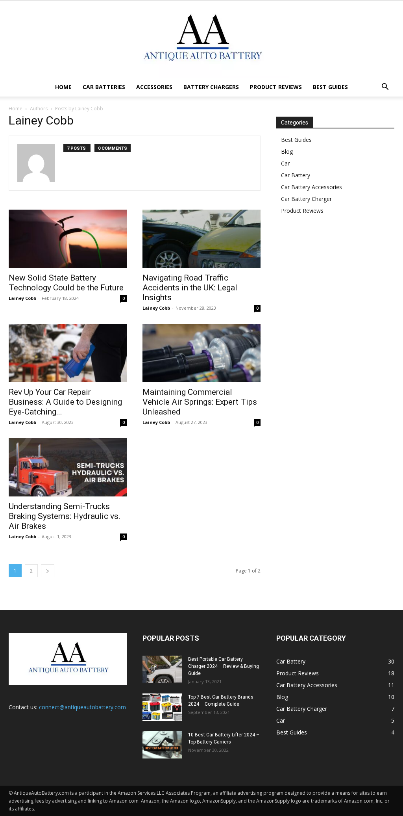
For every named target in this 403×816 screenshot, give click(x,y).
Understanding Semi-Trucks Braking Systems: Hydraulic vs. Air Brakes (64, 516)
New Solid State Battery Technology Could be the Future (67, 282)
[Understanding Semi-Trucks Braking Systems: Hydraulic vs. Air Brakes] (68, 467)
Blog (287, 151)
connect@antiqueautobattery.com (82, 707)
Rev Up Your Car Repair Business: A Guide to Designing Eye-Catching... (65, 401)
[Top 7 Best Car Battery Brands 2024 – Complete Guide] (162, 707)
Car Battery (295, 175)
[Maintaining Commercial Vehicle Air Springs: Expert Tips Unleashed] (201, 353)
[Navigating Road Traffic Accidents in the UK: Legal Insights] (201, 239)
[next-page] (47, 570)
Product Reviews (276, 87)
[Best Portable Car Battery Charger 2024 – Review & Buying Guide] (162, 669)
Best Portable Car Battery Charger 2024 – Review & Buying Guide (223, 666)
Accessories (154, 87)
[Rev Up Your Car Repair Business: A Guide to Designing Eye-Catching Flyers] (68, 353)
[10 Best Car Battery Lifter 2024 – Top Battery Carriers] (162, 744)
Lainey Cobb (22, 298)
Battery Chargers (211, 87)
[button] (384, 87)
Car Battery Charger (306, 199)
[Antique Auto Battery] (201, 39)
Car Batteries (104, 87)
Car (285, 163)
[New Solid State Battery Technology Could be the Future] (68, 239)
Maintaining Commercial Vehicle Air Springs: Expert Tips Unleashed (199, 401)
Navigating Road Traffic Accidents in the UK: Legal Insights (189, 287)
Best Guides (330, 87)
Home (63, 87)
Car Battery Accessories (311, 187)
